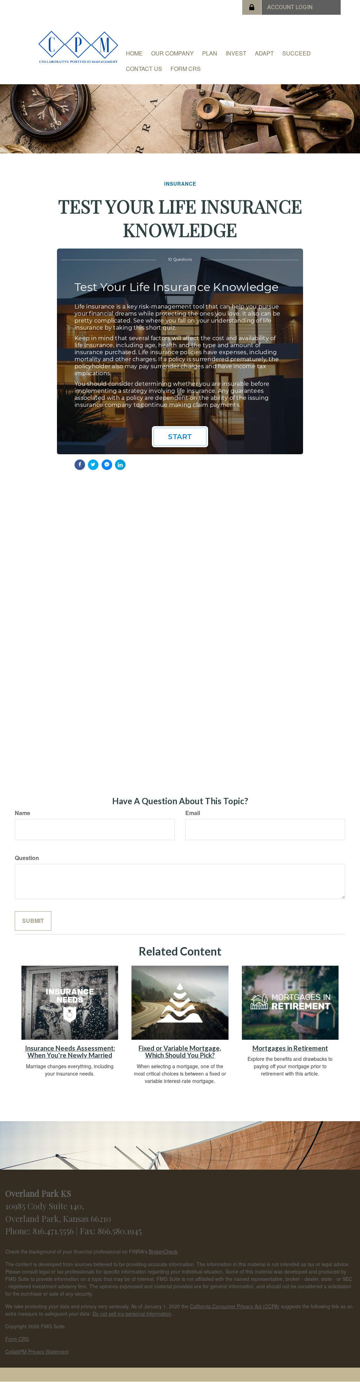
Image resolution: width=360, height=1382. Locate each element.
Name (22, 813)
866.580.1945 (120, 1230)
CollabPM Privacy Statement (37, 1351)
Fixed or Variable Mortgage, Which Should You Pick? (180, 1051)
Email (192, 813)
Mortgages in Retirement (290, 1048)
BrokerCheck (163, 1251)
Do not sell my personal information (131, 1313)
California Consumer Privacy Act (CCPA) (234, 1306)
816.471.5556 (54, 1230)
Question (27, 858)
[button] (172, 53)
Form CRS (17, 1338)
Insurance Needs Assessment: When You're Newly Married (70, 1051)
